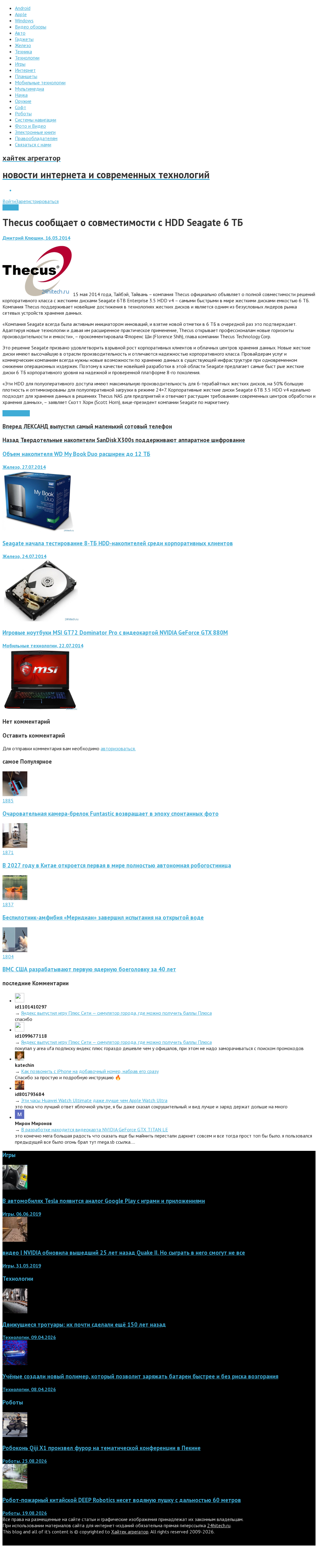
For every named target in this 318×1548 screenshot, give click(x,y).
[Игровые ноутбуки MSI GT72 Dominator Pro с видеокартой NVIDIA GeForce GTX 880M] (40, 709)
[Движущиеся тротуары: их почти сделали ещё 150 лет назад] (14, 1311)
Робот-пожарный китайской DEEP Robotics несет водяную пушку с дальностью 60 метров (121, 1500)
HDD (7, 413)
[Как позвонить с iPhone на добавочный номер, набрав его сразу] (19, 1059)
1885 (8, 800)
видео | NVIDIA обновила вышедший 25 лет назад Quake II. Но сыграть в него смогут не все (123, 1252)
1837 (8, 904)
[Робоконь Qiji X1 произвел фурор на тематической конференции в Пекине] (14, 1435)
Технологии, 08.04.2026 (29, 1389)
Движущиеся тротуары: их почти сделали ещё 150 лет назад (84, 1324)
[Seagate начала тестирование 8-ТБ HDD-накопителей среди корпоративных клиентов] (40, 619)
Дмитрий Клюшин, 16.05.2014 (36, 238)
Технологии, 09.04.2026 (29, 1337)
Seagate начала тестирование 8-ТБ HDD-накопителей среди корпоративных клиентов (117, 543)
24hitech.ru (218, 1525)
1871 (8, 852)
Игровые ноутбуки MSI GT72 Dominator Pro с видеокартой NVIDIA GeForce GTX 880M (115, 632)
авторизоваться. (118, 748)
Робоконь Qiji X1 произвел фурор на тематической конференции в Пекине (101, 1448)
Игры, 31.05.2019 (21, 1265)
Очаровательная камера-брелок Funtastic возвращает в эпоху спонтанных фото (110, 813)
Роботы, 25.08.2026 (24, 1461)
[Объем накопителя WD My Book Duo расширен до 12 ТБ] (38, 530)
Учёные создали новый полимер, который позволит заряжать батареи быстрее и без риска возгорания (140, 1376)
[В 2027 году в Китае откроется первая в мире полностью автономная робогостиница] (14, 846)
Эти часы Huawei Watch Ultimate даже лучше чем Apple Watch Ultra (94, 1100)
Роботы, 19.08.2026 (24, 1513)
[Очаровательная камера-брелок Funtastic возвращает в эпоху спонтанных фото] (14, 794)
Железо (10, 207)
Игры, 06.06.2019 (21, 1214)
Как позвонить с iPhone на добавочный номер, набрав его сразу (90, 1071)
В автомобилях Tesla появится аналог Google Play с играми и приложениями (103, 1200)
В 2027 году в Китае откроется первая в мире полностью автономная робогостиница (116, 865)
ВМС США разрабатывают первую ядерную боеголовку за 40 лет (89, 969)
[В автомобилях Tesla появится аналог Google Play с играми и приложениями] (14, 1188)
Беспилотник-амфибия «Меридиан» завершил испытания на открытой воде (103, 917)
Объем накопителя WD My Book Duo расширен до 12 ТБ (76, 454)
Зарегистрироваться (37, 201)
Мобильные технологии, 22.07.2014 (42, 645)
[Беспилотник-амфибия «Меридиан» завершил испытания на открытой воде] (14, 898)
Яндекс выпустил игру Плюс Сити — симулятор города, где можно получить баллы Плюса (116, 1013)
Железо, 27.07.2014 (24, 467)
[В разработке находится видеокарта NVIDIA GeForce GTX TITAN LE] (19, 1117)
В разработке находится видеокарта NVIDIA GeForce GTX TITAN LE (94, 1129)
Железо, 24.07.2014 (24, 556)
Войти (9, 201)
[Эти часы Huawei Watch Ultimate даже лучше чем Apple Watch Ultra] (19, 1088)
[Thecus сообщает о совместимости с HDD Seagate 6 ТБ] (37, 294)
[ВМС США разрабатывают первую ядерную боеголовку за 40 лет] (14, 950)
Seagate (21, 413)
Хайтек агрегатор (129, 1531)
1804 (8, 956)
